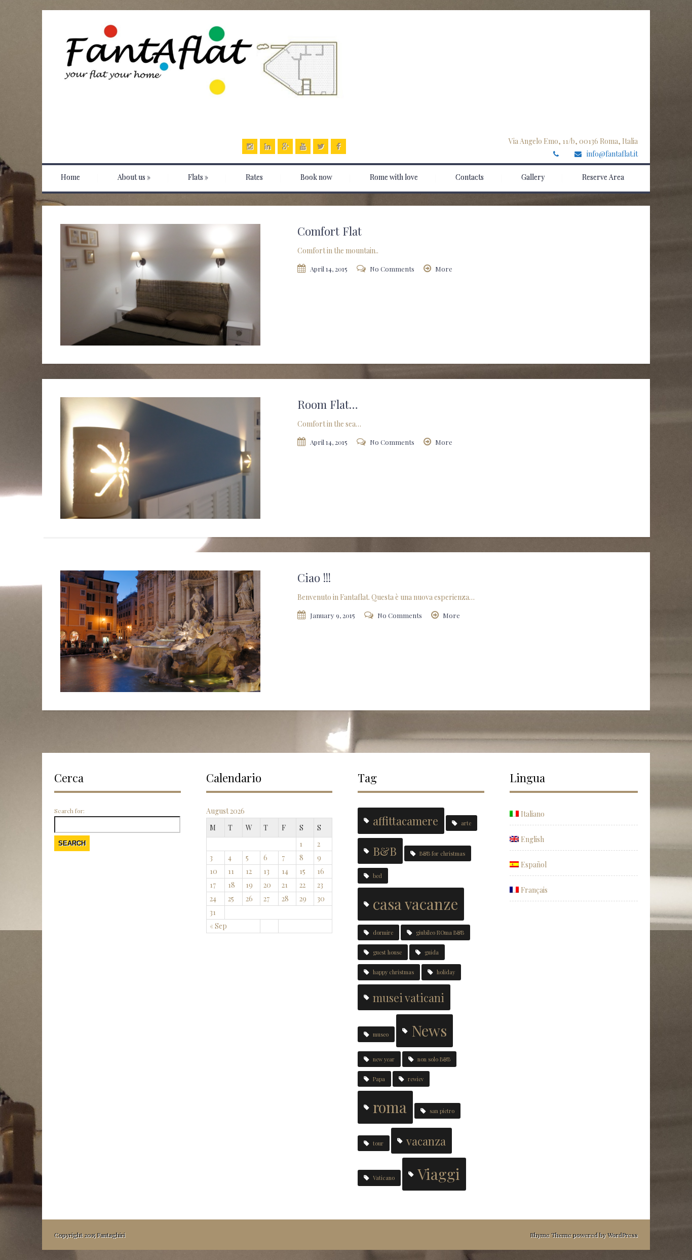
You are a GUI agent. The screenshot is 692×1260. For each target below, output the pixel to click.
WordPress (622, 1235)
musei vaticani (408, 997)
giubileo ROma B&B (440, 932)
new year (384, 1059)
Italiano (533, 814)
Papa (379, 1079)
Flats (198, 177)
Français (534, 890)
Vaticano (384, 1177)
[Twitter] (320, 146)
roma (390, 1107)
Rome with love (394, 177)
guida (432, 952)
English (532, 839)
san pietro (442, 1111)
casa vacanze (415, 903)
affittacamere (405, 820)
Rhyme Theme (550, 1235)
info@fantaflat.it (612, 154)
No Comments (392, 268)
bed (377, 876)
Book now (316, 177)
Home (70, 177)
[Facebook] (338, 146)
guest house (387, 952)
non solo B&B (433, 1059)
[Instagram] (249, 146)
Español (534, 864)
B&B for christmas (442, 853)
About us (134, 177)
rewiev (416, 1079)
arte (466, 823)
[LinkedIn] (267, 146)
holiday (446, 972)
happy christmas (393, 972)
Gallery (533, 177)
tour (378, 1143)
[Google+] (285, 146)
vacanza (426, 1140)
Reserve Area (603, 177)
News (429, 1030)
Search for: (69, 811)
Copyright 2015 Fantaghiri (89, 1235)
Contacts (469, 177)
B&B (385, 851)
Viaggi (438, 1173)
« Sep (218, 926)
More (443, 268)
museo (381, 1034)
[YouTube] (303, 146)
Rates (254, 177)
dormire (383, 932)
